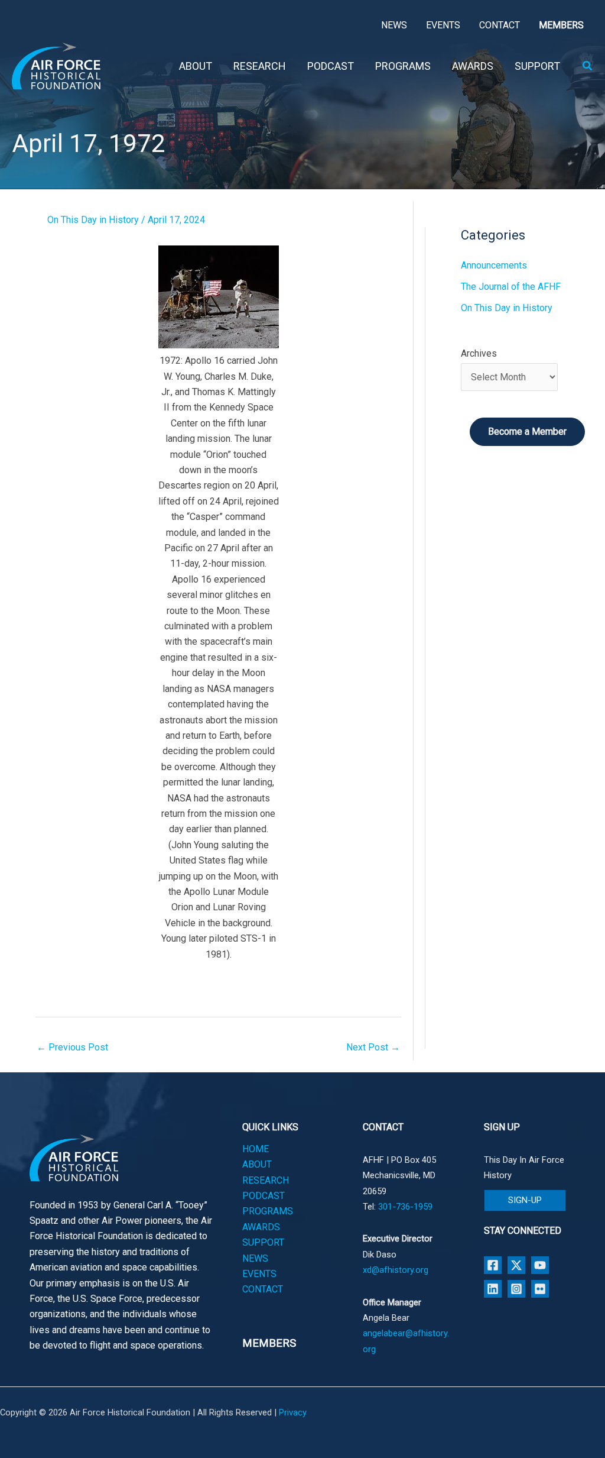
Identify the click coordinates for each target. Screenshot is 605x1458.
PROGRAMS (267, 1211)
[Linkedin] (493, 1289)
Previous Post (72, 1047)
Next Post (373, 1047)
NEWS (255, 1258)
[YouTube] (540, 1265)
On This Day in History (93, 219)
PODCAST (263, 1195)
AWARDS (261, 1227)
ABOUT (257, 1164)
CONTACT (262, 1289)
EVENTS (259, 1273)
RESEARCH (265, 1180)
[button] (588, 66)
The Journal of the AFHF (511, 286)
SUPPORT (263, 1242)
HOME (255, 1149)
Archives (479, 353)
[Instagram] (516, 1289)
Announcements (494, 265)
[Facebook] (493, 1265)
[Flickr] (540, 1289)
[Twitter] (516, 1265)
